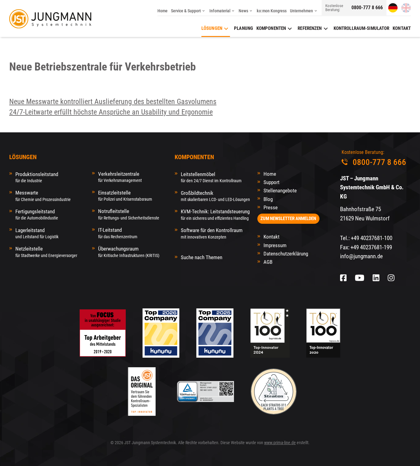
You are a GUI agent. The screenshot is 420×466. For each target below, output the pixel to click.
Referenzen (310, 28)
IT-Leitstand (117, 233)
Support (271, 182)
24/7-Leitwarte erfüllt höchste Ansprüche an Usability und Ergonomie (111, 112)
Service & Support (186, 10)
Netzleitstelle (46, 252)
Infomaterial (219, 10)
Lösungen (211, 28)
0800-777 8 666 (367, 7)
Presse (270, 207)
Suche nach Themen (201, 257)
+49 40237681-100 (371, 238)
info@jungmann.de (361, 256)
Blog (268, 199)
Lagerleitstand (36, 233)
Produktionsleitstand (36, 177)
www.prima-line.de (280, 442)
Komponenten (271, 28)
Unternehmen (301, 10)
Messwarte (43, 196)
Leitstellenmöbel (211, 177)
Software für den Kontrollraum (212, 233)
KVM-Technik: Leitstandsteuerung (215, 214)
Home (162, 10)
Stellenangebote (280, 190)
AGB (267, 262)
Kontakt (271, 237)
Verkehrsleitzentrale (120, 177)
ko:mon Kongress (272, 10)
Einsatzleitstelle (125, 196)
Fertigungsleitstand (36, 214)
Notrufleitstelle (128, 214)
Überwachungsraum (128, 252)
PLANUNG (243, 28)
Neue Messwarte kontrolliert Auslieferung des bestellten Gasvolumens (112, 101)
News (243, 10)
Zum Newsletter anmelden (288, 218)
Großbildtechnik (215, 196)
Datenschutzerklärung (285, 254)
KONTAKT (402, 28)
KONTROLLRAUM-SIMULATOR (362, 28)
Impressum (275, 245)
